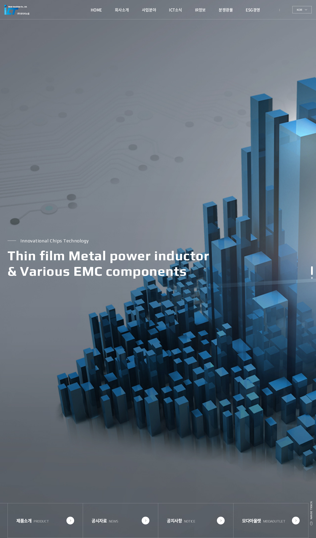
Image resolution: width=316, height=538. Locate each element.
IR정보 (200, 10)
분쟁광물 (226, 10)
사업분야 (149, 10)
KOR (299, 9)
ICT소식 (175, 10)
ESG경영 (253, 10)
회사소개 (122, 10)
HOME (96, 10)
